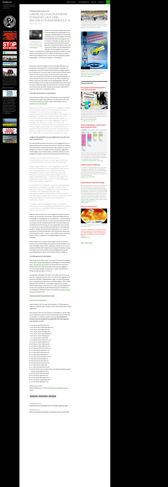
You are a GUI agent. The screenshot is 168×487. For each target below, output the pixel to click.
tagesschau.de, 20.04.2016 (88, 177)
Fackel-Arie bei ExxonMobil (37, 300)
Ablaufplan (84, 74)
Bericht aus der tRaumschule (88, 119)
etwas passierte (43, 74)
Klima (43, 11)
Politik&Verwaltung (83, 2)
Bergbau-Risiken (71, 2)
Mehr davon (8, 113)
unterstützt (51, 246)
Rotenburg (52, 396)
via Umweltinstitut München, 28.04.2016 (92, 160)
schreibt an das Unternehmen (38, 103)
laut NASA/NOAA (89, 224)
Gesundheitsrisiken (35, 11)
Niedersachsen (43, 396)
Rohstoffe (101, 2)
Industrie (93, 2)
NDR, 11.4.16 (84, 202)
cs (40, 23)
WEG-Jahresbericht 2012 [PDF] (39, 264)
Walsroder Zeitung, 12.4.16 (88, 201)
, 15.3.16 (85, 237)
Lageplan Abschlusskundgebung (90, 75)
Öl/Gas (47, 11)
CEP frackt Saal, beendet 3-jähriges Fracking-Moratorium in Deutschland (49, 411)
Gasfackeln (34, 396)
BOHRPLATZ (7, 2)
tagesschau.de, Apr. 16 (89, 121)
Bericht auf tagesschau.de (8, 87)
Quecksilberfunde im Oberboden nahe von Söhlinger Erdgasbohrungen (48, 404)
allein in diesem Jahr (61, 41)
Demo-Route (91, 74)
